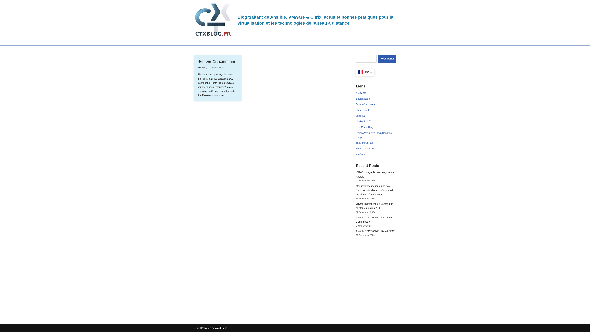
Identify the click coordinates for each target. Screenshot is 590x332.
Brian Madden (363, 98)
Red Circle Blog (364, 127)
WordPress (221, 328)
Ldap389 (361, 116)
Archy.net (361, 93)
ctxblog (203, 67)
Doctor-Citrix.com (365, 104)
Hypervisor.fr (363, 110)
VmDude (361, 154)
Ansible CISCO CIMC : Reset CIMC (375, 231)
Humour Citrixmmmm (216, 61)
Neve (196, 328)
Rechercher (387, 58)
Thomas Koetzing (365, 148)
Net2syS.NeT (363, 121)
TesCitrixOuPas (364, 143)
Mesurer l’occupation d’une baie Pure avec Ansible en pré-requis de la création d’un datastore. (375, 190)
